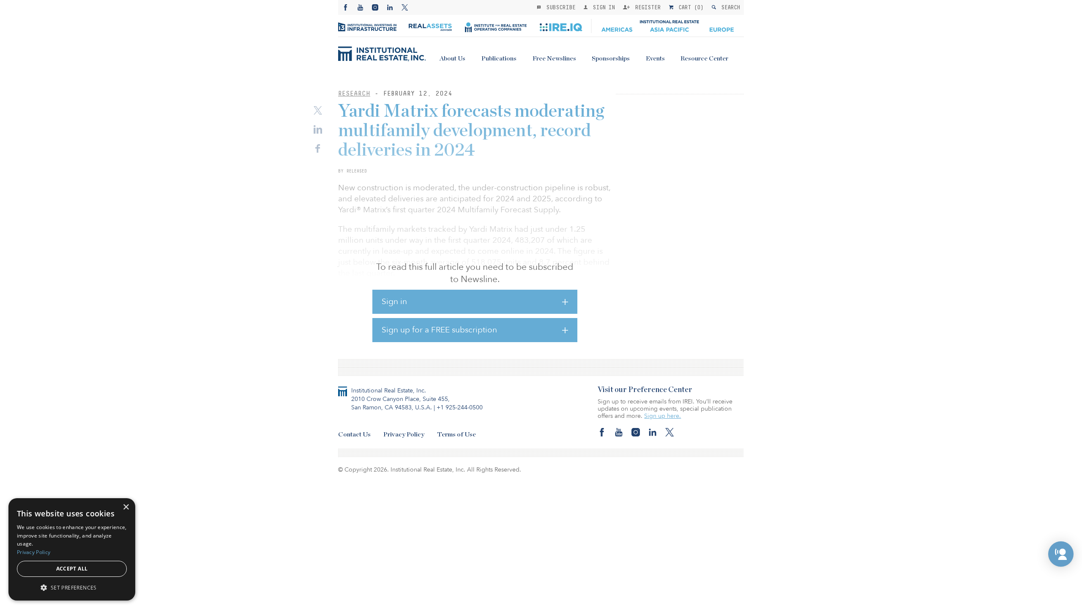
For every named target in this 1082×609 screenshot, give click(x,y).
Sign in (394, 301)
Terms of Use (456, 434)
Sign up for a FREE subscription (439, 329)
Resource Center (704, 58)
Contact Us (354, 434)
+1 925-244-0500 (460, 407)
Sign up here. (662, 416)
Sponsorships (611, 58)
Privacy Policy (403, 434)
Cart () (689, 7)
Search (729, 7)
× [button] (126, 507)
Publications (498, 58)
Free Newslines (554, 58)
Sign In (602, 7)
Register (646, 7)
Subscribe (559, 7)
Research (354, 93)
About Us (452, 58)
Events (655, 58)
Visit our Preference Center (645, 390)
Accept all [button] (72, 568)
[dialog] (71, 549)
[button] (1061, 554)
